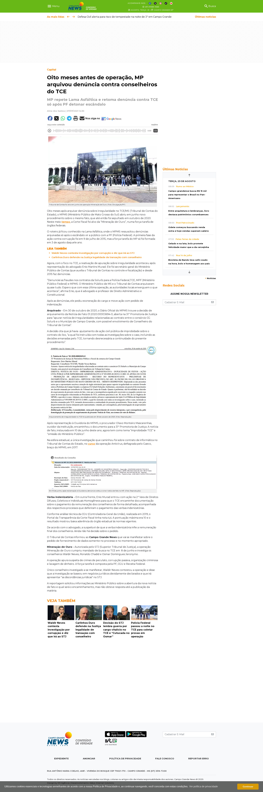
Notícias (210, 278)
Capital (51, 69)
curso (91, 443)
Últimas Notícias (175, 169)
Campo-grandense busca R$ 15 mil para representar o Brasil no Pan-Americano (187, 194)
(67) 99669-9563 (152, 7)
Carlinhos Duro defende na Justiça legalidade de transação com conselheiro (97, 257)
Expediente (61, 758)
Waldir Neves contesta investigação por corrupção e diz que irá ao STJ (93, 253)
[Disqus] (102, 681)
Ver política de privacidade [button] (203, 786)
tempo (66, 221)
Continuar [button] (248, 786)
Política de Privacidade (125, 758)
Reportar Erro (198, 758)
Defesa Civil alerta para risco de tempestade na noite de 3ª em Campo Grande (91, 16)
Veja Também (61, 600)
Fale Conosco (164, 758)
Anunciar (89, 758)
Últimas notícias (205, 16)
